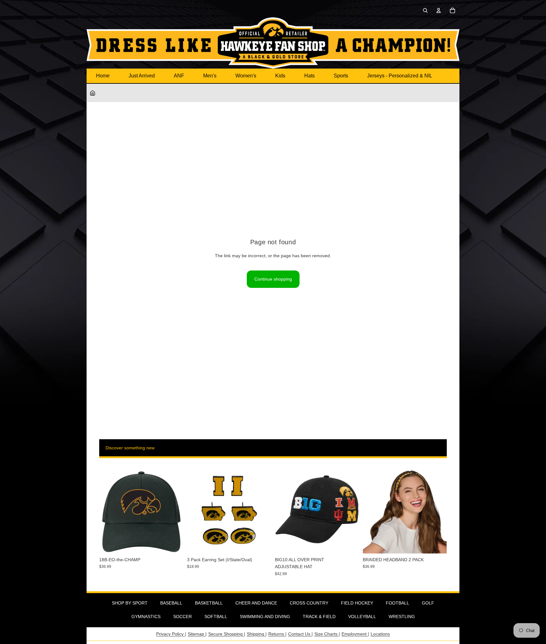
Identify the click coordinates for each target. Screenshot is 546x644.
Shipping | (257, 633)
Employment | (355, 633)
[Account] (439, 10)
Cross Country (309, 602)
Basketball (209, 602)
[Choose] (349, 544)
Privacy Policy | (171, 633)
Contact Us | (300, 633)
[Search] (425, 10)
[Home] (92, 93)
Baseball (171, 602)
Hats (309, 75)
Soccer (182, 616)
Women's (245, 75)
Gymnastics (146, 616)
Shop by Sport (130, 602)
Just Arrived (142, 75)
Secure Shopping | (226, 633)
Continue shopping (273, 279)
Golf (428, 602)
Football (397, 602)
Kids (280, 75)
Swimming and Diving (265, 616)
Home (103, 75)
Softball (215, 616)
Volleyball (362, 616)
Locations (380, 633)
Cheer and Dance (256, 602)
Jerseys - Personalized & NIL (399, 75)
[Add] (173, 544)
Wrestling (402, 616)
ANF (179, 75)
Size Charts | (327, 633)
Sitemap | (197, 633)
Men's (209, 75)
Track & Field (319, 616)
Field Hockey (357, 602)
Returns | (277, 633)
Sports (341, 75)
